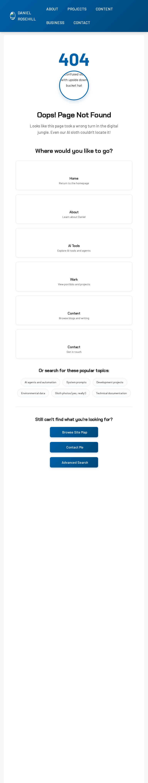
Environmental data (33, 393)
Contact (82, 22)
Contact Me (74, 447)
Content (104, 9)
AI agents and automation (40, 382)
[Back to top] (140, 779)
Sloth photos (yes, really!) (70, 393)
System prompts (76, 382)
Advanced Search (75, 462)
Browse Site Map (74, 432)
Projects (77, 9)
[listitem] (126, 16)
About (52, 9)
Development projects (110, 382)
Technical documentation (111, 393)
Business (55, 22)
